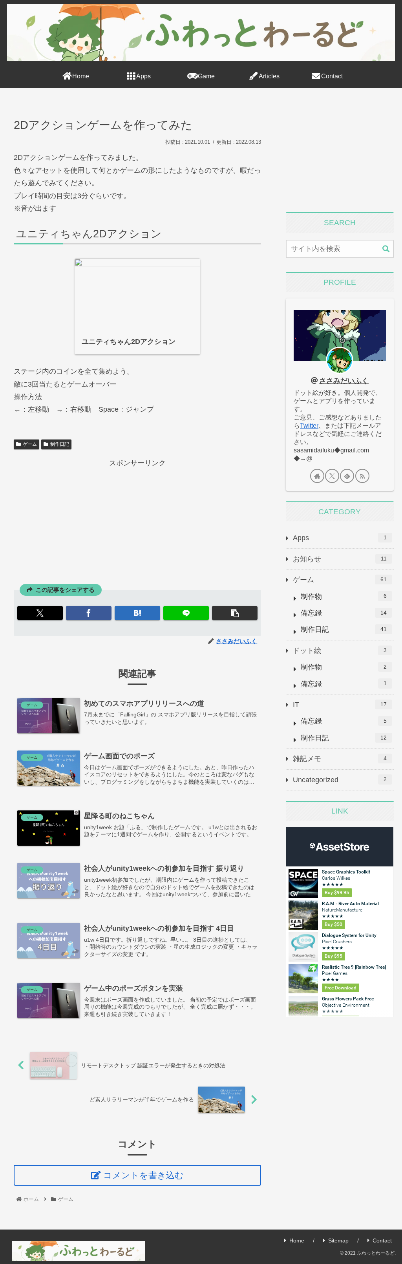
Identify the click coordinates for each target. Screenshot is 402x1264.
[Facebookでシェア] (88, 613)
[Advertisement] (137, 524)
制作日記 (59, 444)
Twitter (309, 425)
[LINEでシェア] (186, 613)
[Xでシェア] (40, 613)
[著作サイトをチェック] (317, 476)
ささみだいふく (344, 381)
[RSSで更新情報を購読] (362, 476)
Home (296, 1240)
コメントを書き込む (143, 1175)
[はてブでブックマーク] (137, 613)
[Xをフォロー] (332, 476)
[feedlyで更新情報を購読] (347, 476)
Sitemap (338, 1240)
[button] (235, 613)
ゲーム (30, 444)
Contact (382, 1240)
